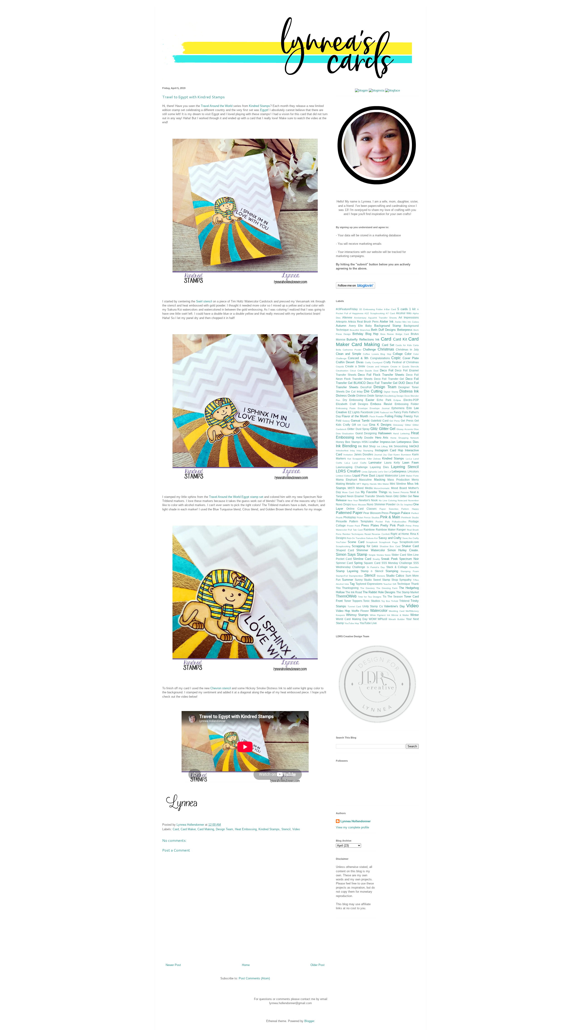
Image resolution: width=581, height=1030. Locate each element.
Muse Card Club (351, 492)
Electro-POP (411, 399)
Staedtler (414, 567)
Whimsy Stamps (357, 615)
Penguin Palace (399, 513)
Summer (347, 579)
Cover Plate (411, 358)
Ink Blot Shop (367, 446)
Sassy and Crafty (390, 538)
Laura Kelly (392, 462)
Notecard (402, 500)
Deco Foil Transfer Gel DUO (386, 383)
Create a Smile (355, 366)
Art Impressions (409, 317)
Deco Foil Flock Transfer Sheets (381, 374)
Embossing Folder (407, 404)
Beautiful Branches (360, 330)
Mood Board (399, 488)
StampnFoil (342, 576)
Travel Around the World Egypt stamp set (236, 497)
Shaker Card (410, 546)
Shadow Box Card (390, 546)
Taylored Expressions (369, 583)
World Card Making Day (351, 619)
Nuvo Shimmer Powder (381, 504)
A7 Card (390, 313)
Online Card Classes (361, 508)
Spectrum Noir (409, 559)
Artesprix (341, 321)
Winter (414, 615)
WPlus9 (382, 619)
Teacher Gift (389, 584)
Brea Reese (387, 334)
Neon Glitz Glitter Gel (399, 496)
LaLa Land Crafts (355, 463)
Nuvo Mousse (359, 504)
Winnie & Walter (400, 615)
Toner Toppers (353, 600)
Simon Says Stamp (351, 554)
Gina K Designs (380, 424)
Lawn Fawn (410, 462)
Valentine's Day (394, 606)
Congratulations (380, 358)
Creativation (342, 370)
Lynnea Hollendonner (355, 821)
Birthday (357, 334)
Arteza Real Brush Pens (363, 321)
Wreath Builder (397, 619)
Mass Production (398, 479)
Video (296, 829)
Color (408, 354)
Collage (398, 354)
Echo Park (384, 399)
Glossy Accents (404, 429)
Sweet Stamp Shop (385, 579)
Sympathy (405, 579)
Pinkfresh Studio (410, 517)
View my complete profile (352, 827)
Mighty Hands (369, 484)
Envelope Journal (379, 408)
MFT (359, 484)
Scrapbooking (343, 546)
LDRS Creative (348, 471)
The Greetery (367, 588)
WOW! (373, 619)
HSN (365, 441)
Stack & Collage (397, 567)
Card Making (205, 829)
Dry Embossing (353, 399)
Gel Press (407, 420)
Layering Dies (379, 467)
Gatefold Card (380, 420)
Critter (360, 370)
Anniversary (360, 317)
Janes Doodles (363, 454)
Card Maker (188, 829)
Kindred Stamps (259, 106)
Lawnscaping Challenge (352, 467)
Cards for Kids (404, 345)
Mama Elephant (346, 479)
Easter (370, 400)
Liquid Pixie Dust (363, 475)
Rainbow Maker (386, 529)
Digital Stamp (391, 391)
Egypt (264, 110)
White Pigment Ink (380, 615)
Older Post (317, 965)
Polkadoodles (399, 521)
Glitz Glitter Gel (382, 429)
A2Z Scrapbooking (374, 313)
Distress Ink (409, 391)
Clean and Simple (348, 354)
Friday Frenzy (403, 416)
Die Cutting (373, 391)
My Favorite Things (374, 492)
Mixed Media (364, 488)
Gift (354, 424)
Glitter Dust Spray (358, 428)
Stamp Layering (347, 571)
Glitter (408, 425)
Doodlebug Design (394, 396)
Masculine (365, 479)
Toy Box (385, 601)
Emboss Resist (381, 404)
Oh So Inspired (404, 504)
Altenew (347, 317)
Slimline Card (362, 559)
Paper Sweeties (388, 509)
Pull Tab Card (355, 530)
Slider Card (398, 554)
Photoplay (349, 517)
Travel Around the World (216, 106)
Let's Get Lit (384, 471)
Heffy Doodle (364, 437)
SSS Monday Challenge (397, 562)
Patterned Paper (349, 513)
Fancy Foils (401, 412)
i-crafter (374, 442)
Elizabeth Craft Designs (352, 404)
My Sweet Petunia (399, 492)
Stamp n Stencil (372, 571)
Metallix (350, 483)
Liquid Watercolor (387, 475)
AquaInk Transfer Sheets (382, 317)
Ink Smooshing (398, 446)
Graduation (348, 433)
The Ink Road (353, 592)
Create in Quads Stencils (404, 366)
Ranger (401, 529)
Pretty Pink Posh (392, 525)
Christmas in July (407, 349)
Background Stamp (387, 325)
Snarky (376, 559)
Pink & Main (390, 517)
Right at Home (400, 533)
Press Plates (370, 525)
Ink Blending (346, 446)
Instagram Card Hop (389, 450)
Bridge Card (402, 334)
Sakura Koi (372, 538)
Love (402, 475)
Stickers (381, 576)
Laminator (375, 462)
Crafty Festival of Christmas (401, 362)
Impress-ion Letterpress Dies (399, 442)
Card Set (388, 345)
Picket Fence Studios (368, 517)
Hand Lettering (401, 433)
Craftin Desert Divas (350, 362)
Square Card (372, 562)
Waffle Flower (360, 610)
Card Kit (400, 339)
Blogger (309, 1021)
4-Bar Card (390, 309)
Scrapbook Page (388, 542)
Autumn (341, 325)
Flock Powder (376, 416)
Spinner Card (344, 562)
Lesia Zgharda (369, 471)
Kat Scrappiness (356, 458)
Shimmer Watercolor (370, 550)
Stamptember (356, 576)
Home (246, 965)
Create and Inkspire (378, 366)
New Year (353, 500)
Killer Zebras (374, 458)
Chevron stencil (220, 688)
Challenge (369, 349)
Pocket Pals (383, 521)
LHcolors (413, 471)
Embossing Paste (346, 408)
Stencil (285, 829)
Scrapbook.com (409, 542)
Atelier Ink (387, 321)
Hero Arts (382, 437)
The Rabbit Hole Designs (379, 592)
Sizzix (388, 555)
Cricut (353, 370)
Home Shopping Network (404, 438)
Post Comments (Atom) (254, 978)
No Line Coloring (388, 500)
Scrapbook (371, 542)
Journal (378, 454)
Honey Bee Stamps (348, 441)
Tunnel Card (354, 606)
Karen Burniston (402, 454)
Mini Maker (383, 484)
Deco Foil (386, 370)
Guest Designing (366, 433)
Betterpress (404, 329)
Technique (403, 583)
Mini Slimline (398, 483)
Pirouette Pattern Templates (354, 521)
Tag (352, 583)
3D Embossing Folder (371, 309)
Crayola (340, 366)
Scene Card (356, 542)
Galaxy (346, 421)
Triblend (404, 600)
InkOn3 (414, 446)
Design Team (224, 829)
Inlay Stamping (365, 450)
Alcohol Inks (403, 313)
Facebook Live (370, 412)
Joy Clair (387, 454)
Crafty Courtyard (373, 362)
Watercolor (378, 611)
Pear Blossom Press (376, 512)
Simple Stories (376, 555)
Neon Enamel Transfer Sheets (366, 496)
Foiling (389, 416)
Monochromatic (382, 488)
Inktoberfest (342, 450)
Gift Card (362, 425)
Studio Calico (395, 575)
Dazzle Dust (371, 370)
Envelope (363, 408)
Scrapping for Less (365, 546)
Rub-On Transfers (356, 538)
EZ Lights (354, 412)
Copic (396, 358)
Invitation (348, 454)
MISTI (351, 488)
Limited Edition (344, 475)
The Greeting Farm (387, 588)
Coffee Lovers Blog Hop (377, 354)
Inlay (352, 450)
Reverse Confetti (381, 534)
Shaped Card (345, 550)
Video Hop (343, 611)
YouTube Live (368, 623)
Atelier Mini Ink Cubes (407, 322)
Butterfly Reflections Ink (363, 339)
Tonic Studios (371, 600)
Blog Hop (372, 334)
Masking (379, 479)
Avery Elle (356, 325)
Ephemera (397, 408)
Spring (358, 563)
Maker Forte (412, 475)
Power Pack (353, 525)
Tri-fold (394, 601)
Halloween (384, 433)
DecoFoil (366, 387)
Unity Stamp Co (372, 606)
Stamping (392, 571)
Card (176, 829)
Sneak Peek (389, 559)
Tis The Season (393, 596)
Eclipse (397, 400)
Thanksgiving (350, 587)
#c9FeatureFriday (347, 309)
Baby (368, 325)
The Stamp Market (407, 592)
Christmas (386, 349)
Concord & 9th (358, 358)
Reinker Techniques (353, 534)
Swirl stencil (204, 301)
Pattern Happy (410, 509)
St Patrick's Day (376, 567)
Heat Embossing (246, 829)
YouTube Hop (352, 623)
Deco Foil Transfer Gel (389, 378)
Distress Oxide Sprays (370, 395)
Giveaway (398, 425)
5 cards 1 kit (406, 309)
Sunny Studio (363, 579)
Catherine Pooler (352, 349)
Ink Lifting (382, 446)
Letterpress (399, 471)
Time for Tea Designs (369, 596)
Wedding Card (396, 611)
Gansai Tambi (360, 420)
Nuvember (413, 500)
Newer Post (173, 965)
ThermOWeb (346, 596)
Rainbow (369, 529)
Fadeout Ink (386, 412)
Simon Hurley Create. (403, 550)
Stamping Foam (410, 571)
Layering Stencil (405, 467)
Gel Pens (394, 421)
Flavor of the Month (355, 416)
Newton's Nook (368, 500)
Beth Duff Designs (383, 329)
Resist (367, 534)
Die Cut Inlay (354, 391)
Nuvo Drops (343, 504)
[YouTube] (361, 90)
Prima (408, 525)
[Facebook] (392, 90)
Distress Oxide (345, 395)
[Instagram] (376, 90)
